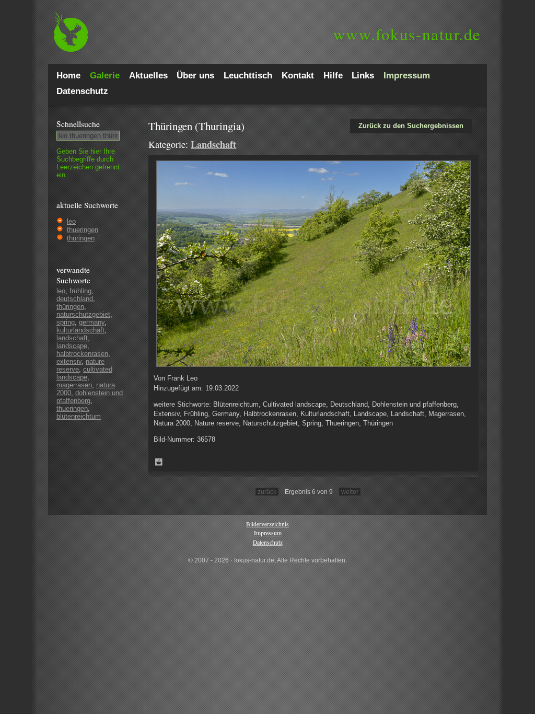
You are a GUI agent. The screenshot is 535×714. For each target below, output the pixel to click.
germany (91, 322)
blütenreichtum (78, 416)
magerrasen (74, 385)
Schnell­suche (78, 124)
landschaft (72, 338)
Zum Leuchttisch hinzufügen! (158, 462)
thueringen (82, 230)
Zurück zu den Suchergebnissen (410, 126)
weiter (349, 491)
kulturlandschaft (80, 330)
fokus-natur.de (407, 34)
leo (71, 221)
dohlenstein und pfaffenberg (89, 397)
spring (65, 322)
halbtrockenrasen (82, 354)
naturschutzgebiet (83, 314)
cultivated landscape (84, 373)
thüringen (81, 238)
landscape (71, 346)
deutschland (74, 299)
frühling (80, 291)
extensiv (69, 361)
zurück (267, 491)
